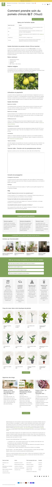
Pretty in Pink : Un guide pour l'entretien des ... (40, 392)
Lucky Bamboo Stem (31, 325)
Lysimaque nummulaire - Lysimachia (32, 367)
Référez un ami (29, 469)
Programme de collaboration (32, 471)
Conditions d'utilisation (19, 466)
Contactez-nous (17, 469)
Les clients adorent (30, 466)
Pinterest (40, 464)
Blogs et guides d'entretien (7, 469)
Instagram (40, 466)
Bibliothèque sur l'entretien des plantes (7, 467)
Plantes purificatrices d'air (19, 254)
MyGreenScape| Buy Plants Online (10, 484)
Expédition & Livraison (18, 462)
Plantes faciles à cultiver (30, 254)
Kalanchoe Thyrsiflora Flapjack (7, 326)
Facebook (40, 462)
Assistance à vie (5, 462)
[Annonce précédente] (3, 1)
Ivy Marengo (18, 325)
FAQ (3, 464)
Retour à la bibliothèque (38, 19)
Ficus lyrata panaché (19, 366)
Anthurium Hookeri (19, 346)
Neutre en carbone (30, 464)
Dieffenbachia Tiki (7, 346)
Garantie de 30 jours (6, 472)
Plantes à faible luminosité (42, 254)
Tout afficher (26, 372)
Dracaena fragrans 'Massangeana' (43, 326)
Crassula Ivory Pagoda (7, 366)
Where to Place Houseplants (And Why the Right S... (9, 392)
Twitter (39, 469)
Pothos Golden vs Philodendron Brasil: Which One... (26, 392)
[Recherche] (43, 4)
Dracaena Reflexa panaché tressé (43, 367)
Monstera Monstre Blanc (32, 346)
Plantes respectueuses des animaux (8, 254)
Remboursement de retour (19, 464)
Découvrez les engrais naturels (16, 138)
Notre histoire (29, 462)
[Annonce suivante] (49, 1)
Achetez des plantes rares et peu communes (26, 211)
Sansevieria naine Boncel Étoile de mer (44, 346)
